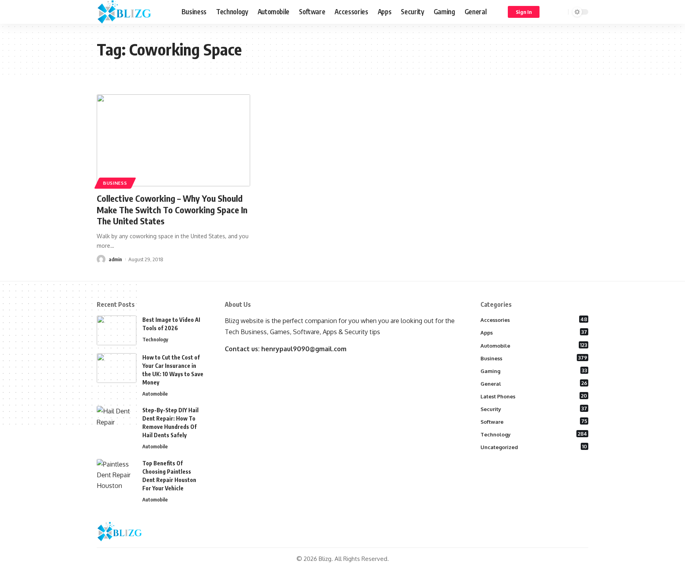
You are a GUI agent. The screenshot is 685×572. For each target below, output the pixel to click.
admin (115, 259)
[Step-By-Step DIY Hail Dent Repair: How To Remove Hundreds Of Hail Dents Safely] (116, 421)
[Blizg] (133, 12)
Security (533, 408)
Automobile (155, 393)
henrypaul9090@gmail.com (303, 349)
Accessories (533, 319)
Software (533, 421)
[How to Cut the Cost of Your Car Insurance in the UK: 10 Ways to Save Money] (116, 368)
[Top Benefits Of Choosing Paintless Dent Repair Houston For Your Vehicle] (116, 474)
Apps (533, 332)
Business (115, 183)
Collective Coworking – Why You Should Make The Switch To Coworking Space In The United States (172, 209)
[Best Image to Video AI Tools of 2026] (116, 330)
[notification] (550, 12)
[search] (561, 12)
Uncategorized (533, 446)
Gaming (533, 370)
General (533, 383)
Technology (155, 339)
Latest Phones (533, 396)
